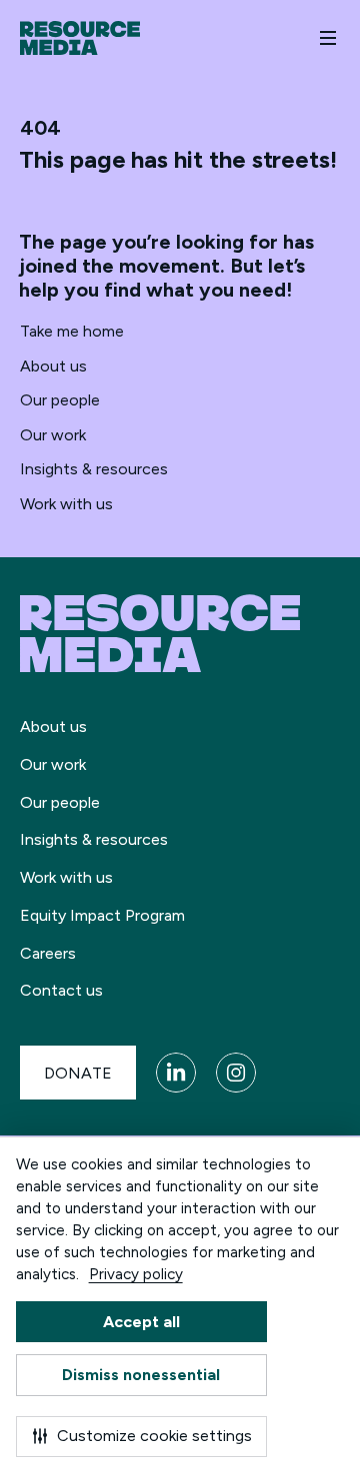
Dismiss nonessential (141, 1374)
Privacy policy (136, 1274)
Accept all (141, 1321)
